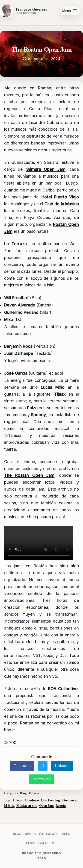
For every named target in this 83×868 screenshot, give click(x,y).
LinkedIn (62, 766)
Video (65, 834)
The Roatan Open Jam (29, 475)
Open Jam (46, 805)
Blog (23, 793)
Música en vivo (26, 805)
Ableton (17, 800)
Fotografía (48, 834)
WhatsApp (42, 779)
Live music (69, 800)
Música (33, 793)
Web (55, 843)
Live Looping (50, 800)
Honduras (32, 800)
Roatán (61, 805)
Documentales (36, 843)
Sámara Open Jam (45, 169)
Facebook (22, 766)
